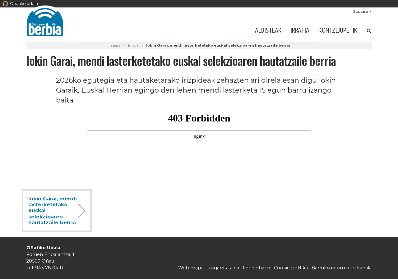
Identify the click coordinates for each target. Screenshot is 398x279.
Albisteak (268, 29)
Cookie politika (291, 268)
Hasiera (114, 45)
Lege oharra (256, 268)
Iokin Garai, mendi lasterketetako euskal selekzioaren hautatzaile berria (52, 211)
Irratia (299, 29)
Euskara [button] (361, 11)
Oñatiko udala (23, 3)
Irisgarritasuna (223, 268)
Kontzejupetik (338, 29)
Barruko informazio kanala (342, 268)
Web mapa (191, 268)
